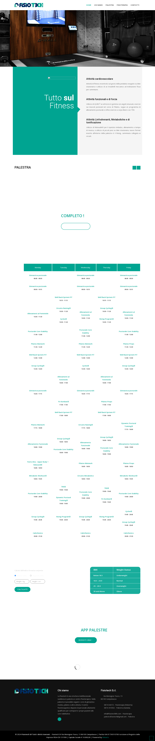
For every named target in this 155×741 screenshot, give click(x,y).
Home (88, 5)
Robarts (105, 737)
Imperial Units (38, 575)
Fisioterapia (122, 5)
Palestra (110, 5)
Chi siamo (98, 5)
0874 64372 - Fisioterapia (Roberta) (118, 705)
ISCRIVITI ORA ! (85, 640)
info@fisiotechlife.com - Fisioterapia (118, 714)
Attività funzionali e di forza (101, 99)
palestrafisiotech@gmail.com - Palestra (119, 716)
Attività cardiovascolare (99, 78)
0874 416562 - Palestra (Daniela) (117, 708)
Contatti (135, 5)
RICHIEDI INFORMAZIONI (75, 226)
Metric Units (22, 575)
